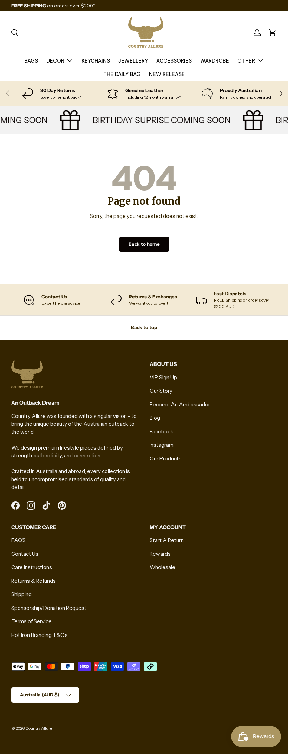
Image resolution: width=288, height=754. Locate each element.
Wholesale (162, 567)
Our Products (166, 458)
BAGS (31, 60)
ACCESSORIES (174, 60)
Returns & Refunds (33, 581)
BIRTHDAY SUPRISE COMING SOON (159, 120)
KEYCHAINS (95, 60)
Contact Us (24, 553)
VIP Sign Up (163, 377)
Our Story (161, 390)
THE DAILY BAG (121, 74)
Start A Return (167, 540)
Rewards (160, 553)
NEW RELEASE (167, 74)
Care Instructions (31, 567)
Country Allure (38, 728)
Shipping (21, 594)
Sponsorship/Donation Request (48, 608)
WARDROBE (214, 60)
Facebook (162, 431)
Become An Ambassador (180, 404)
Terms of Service (31, 621)
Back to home (144, 244)
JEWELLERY (133, 60)
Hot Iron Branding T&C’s (39, 635)
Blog (155, 417)
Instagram (162, 445)
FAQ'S (18, 540)
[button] (272, 32)
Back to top (144, 327)
